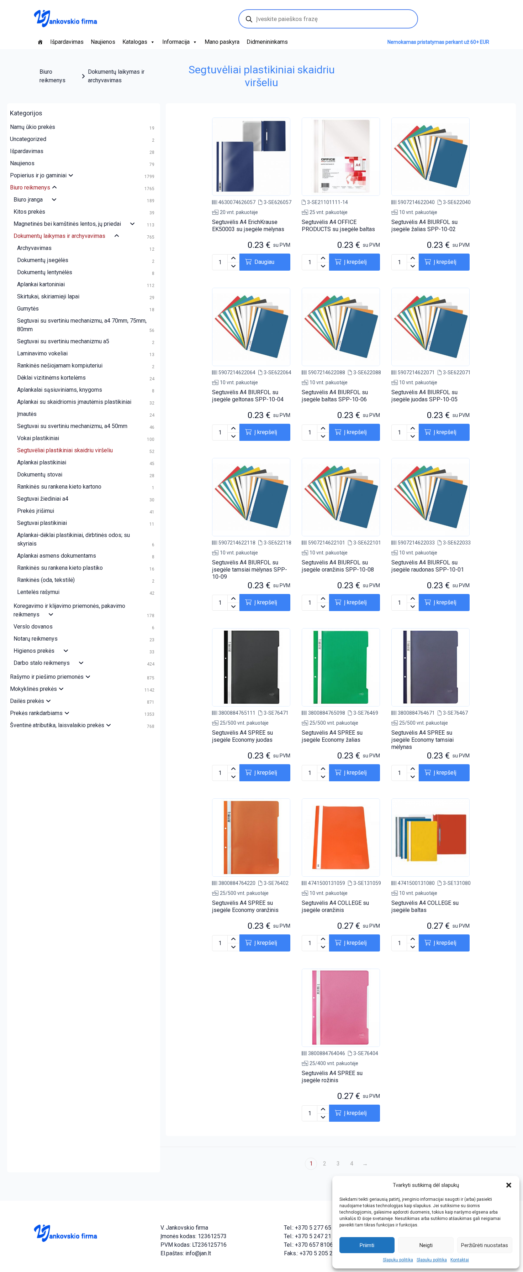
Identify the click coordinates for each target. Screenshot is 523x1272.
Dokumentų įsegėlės (42, 260)
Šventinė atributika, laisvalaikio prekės (57, 725)
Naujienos (103, 41)
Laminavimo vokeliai (42, 353)
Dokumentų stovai (39, 474)
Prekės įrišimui (35, 510)
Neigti (426, 1245)
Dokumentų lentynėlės (44, 272)
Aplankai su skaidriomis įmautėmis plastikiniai (74, 401)
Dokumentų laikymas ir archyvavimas (116, 76)
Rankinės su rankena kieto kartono (59, 486)
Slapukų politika (398, 1259)
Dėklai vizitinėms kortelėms (51, 377)
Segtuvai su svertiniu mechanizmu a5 (63, 341)
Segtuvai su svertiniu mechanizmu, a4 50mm (72, 426)
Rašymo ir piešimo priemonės (47, 676)
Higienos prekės (34, 650)
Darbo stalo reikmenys (42, 663)
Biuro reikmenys (52, 76)
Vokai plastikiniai (38, 438)
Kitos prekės (29, 211)
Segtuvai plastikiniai (42, 523)
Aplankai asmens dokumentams (56, 555)
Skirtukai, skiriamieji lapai (48, 296)
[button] (508, 1185)
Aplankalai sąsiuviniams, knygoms (59, 389)
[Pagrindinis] (40, 42)
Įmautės (27, 414)
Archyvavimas (34, 248)
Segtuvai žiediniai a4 (42, 498)
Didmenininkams (267, 41)
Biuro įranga (28, 199)
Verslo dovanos (33, 626)
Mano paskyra (222, 41)
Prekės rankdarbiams (36, 713)
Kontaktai (459, 1259)
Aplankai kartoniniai (41, 284)
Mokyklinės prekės (33, 688)
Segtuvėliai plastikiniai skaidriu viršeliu (65, 450)
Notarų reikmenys (36, 638)
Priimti (367, 1245)
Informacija (176, 41)
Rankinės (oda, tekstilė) (46, 580)
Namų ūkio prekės (32, 127)
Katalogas (134, 41)
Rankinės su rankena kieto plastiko (60, 567)
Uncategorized (28, 139)
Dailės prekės (27, 701)
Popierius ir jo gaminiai (38, 175)
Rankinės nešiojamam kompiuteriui (59, 365)
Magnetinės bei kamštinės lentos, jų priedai (67, 223)
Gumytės (28, 308)
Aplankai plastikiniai (41, 462)
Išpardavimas (67, 41)
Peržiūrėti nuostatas (484, 1245)
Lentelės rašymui (38, 592)
